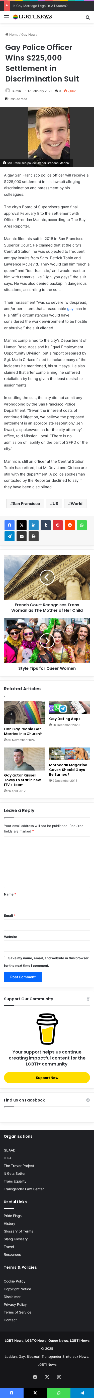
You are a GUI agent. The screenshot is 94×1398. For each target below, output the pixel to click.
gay (70, 308)
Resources (12, 1254)
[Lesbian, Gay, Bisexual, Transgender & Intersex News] (33, 17)
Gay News (29, 34)
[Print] (34, 536)
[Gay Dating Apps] (69, 707)
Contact (10, 1320)
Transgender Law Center (24, 1189)
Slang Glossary (16, 1239)
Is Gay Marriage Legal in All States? (40, 6)
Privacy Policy (15, 1304)
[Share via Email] (22, 536)
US (55, 503)
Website (10, 937)
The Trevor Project (19, 1166)
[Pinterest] (58, 525)
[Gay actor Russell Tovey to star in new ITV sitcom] (24, 759)
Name (10, 894)
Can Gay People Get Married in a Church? (23, 731)
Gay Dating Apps (64, 718)
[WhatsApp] (82, 525)
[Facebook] (10, 525)
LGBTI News (47, 1364)
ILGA (8, 1158)
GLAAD (10, 1150)
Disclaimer (12, 1297)
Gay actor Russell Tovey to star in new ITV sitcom (22, 780)
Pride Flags (13, 1216)
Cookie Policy (15, 1281)
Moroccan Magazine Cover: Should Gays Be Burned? (68, 769)
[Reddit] (70, 525)
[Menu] (6, 18)
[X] (22, 525)
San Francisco (26, 503)
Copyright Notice (17, 1289)
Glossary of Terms (18, 1231)
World (76, 503)
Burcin (16, 91)
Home (13, 34)
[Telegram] (10, 536)
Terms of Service (17, 1312)
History (9, 1224)
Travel (9, 1247)
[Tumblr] (46, 525)
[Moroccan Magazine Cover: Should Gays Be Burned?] (69, 754)
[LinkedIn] (34, 525)
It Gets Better (15, 1174)
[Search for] (87, 18)
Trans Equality (15, 1181)
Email (10, 916)
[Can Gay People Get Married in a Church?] (24, 712)
